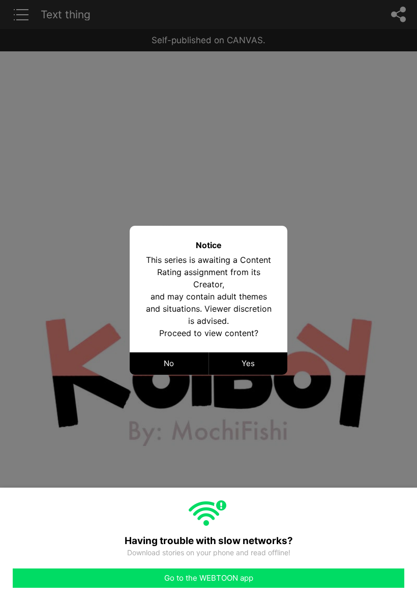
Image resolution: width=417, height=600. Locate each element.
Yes (248, 363)
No (169, 363)
